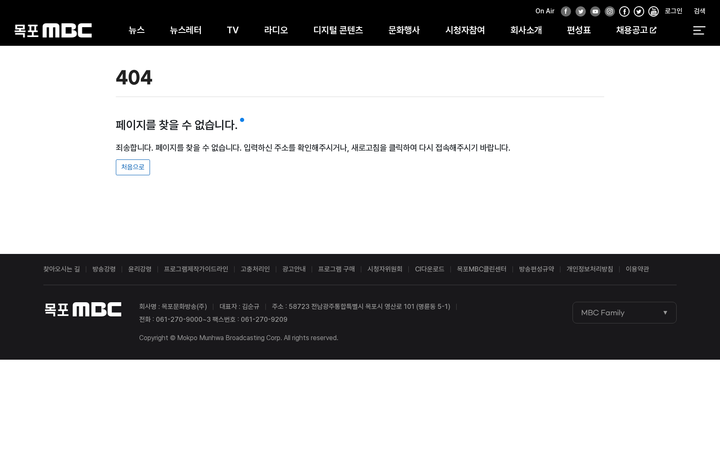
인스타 (607, 12)
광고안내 (294, 269)
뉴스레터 (186, 30)
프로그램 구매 (336, 269)
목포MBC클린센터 (482, 269)
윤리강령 (140, 269)
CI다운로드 (430, 269)
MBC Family (603, 312)
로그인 (673, 11)
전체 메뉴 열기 (699, 30)
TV (233, 30)
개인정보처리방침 (590, 269)
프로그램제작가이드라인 (196, 269)
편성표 (579, 30)
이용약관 (637, 269)
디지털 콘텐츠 (338, 30)
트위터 (578, 12)
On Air (545, 11)
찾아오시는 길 (61, 269)
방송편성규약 (536, 269)
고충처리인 (255, 269)
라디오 (276, 30)
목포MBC (53, 30)
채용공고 (632, 30)
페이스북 (564, 12)
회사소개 (526, 30)
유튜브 (593, 12)
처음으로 (133, 167)
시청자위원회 (385, 269)
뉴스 (137, 30)
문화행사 (404, 30)
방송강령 (104, 269)
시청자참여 (465, 30)
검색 (699, 11)
